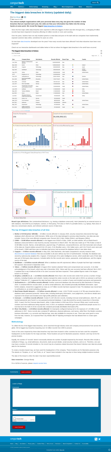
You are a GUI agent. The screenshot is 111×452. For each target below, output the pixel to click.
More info (62, 450)
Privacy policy (31, 443)
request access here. (40, 363)
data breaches (25, 41)
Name (14, 409)
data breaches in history (53, 26)
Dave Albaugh (17, 17)
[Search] (98, 2)
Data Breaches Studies (18, 9)
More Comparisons (67, 7)
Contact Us (77, 443)
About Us (89, 7)
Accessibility (85, 443)
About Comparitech (67, 443)
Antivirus (21, 7)
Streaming (45, 7)
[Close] (109, 450)
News (80, 7)
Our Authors (23, 443)
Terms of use (50, 443)
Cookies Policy (40, 443)
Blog (55, 7)
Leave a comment (26, 372)
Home (11, 443)
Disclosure (58, 443)
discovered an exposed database (26, 254)
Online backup (33, 7)
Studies (11, 9)
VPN (11, 7)
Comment (15, 387)
